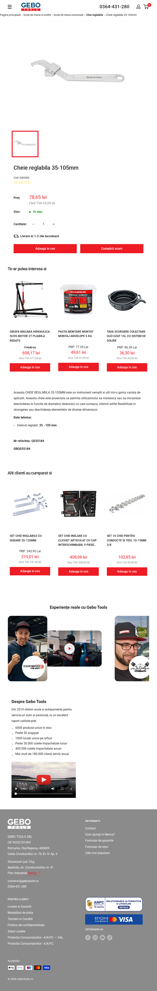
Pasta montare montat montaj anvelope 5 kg (75, 334)
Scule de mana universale (68, 15)
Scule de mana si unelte (37, 15)
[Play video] (69, 649)
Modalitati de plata (20, 912)
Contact (90, 828)
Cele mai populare (97, 853)
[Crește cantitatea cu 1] (54, 224)
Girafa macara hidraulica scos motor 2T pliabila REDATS (30, 336)
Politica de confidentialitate (26, 925)
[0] (146, 6)
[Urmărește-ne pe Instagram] (95, 937)
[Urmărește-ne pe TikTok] (109, 937)
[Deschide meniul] (10, 6)
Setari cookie (16, 931)
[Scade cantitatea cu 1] (33, 224)
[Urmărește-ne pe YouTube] (102, 937)
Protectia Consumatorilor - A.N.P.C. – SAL (35, 937)
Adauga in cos (45, 248)
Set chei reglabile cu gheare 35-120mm (26, 538)
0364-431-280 (114, 6)
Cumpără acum (111, 248)
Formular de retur (96, 847)
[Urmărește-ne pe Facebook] (88, 937)
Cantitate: (20, 224)
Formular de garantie (99, 840)
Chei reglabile (94, 15)
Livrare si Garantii (19, 906)
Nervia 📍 (34, 873)
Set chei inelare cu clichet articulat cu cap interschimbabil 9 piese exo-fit (77, 542)
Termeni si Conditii (20, 919)
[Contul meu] (138, 7)
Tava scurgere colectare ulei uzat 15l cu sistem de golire (126, 336)
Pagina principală (10, 15)
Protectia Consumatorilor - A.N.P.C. (31, 943)
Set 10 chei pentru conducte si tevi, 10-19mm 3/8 (126, 540)
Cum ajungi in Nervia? (100, 834)
